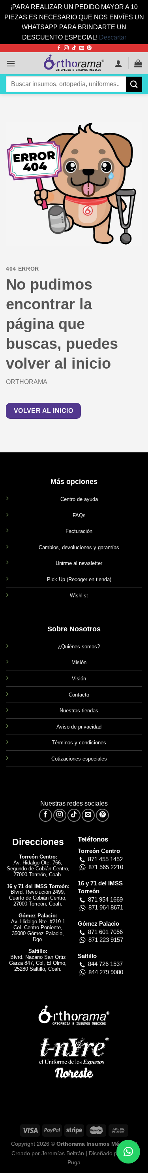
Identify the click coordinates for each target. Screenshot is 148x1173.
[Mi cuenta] (118, 63)
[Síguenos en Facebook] (58, 48)
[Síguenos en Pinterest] (89, 48)
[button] (128, 1152)
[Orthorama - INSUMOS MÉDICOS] (74, 63)
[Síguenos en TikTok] (74, 48)
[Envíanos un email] (81, 48)
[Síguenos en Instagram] (66, 48)
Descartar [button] (112, 37)
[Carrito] (138, 63)
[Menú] (10, 63)
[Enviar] (134, 84)
